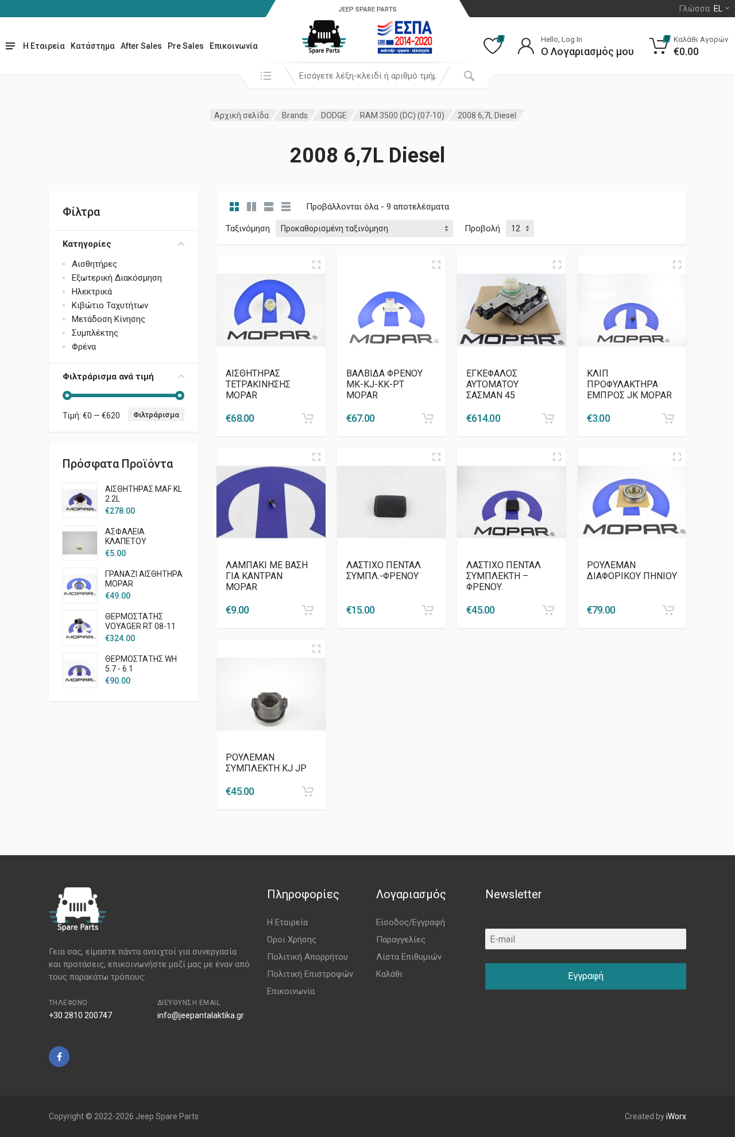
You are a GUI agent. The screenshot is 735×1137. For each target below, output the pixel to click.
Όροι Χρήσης (291, 939)
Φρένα (84, 347)
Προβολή (482, 228)
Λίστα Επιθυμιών (409, 957)
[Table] (286, 206)
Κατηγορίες (87, 244)
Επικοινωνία (234, 46)
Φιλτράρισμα (156, 414)
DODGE (334, 115)
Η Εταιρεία (44, 46)
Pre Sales (186, 46)
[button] (307, 418)
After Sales (141, 46)
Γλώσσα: (700, 8)
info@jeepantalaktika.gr (200, 1015)
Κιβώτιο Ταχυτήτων (110, 305)
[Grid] (234, 206)
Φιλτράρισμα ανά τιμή (108, 376)
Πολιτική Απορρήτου (307, 957)
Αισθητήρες (94, 264)
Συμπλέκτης (95, 333)
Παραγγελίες (400, 939)
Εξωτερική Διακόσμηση (117, 278)
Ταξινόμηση (248, 228)
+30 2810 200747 (80, 1015)
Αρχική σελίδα (241, 115)
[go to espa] (405, 37)
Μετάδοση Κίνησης (108, 319)
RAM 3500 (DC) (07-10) (402, 115)
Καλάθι (389, 974)
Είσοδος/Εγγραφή (410, 922)
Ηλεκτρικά (92, 291)
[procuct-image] (271, 309)
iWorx (676, 1116)
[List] (268, 206)
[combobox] (367, 76)
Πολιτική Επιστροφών (310, 974)
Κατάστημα (93, 46)
